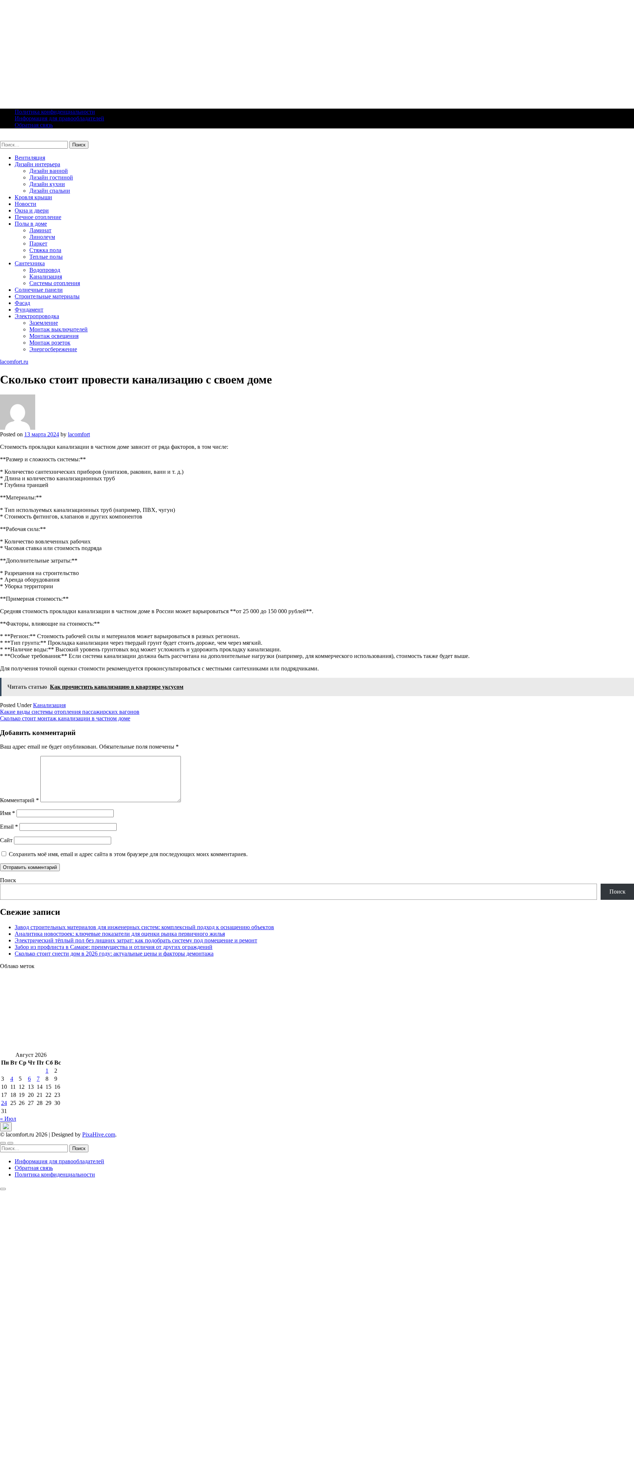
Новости (25, 204)
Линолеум (42, 237)
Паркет (38, 243)
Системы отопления (54, 283)
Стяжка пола (45, 250)
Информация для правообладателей (59, 118)
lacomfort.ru (14, 137)
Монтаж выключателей (58, 329)
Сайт (6, 840)
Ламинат (40, 230)
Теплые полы (46, 257)
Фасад (22, 303)
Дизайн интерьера (37, 164)
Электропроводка (37, 316)
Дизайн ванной (48, 171)
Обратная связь (34, 125)
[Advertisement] (220, 51)
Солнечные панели (39, 290)
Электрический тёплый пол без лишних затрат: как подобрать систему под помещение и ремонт (136, 940)
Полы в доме (31, 224)
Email (9, 826)
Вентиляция (30, 157)
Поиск (8, 880)
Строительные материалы (47, 296)
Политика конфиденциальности (55, 112)
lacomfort (79, 434)
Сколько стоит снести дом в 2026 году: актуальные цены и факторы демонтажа (114, 953)
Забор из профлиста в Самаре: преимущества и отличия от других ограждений (113, 947)
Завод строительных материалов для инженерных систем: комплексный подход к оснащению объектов (144, 927)
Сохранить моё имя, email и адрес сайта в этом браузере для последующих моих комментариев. (128, 854)
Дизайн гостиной (51, 177)
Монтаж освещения (54, 336)
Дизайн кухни (47, 184)
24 (4, 1103)
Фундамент (29, 309)
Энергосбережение (53, 349)
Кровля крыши (33, 197)
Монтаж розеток (49, 342)
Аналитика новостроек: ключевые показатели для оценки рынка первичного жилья (120, 934)
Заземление (43, 323)
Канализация (45, 276)
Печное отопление (38, 217)
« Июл (8, 1119)
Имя (7, 813)
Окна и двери (32, 210)
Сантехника (30, 263)
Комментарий (19, 800)
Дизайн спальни (49, 191)
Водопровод (44, 270)
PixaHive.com (98, 1134)
